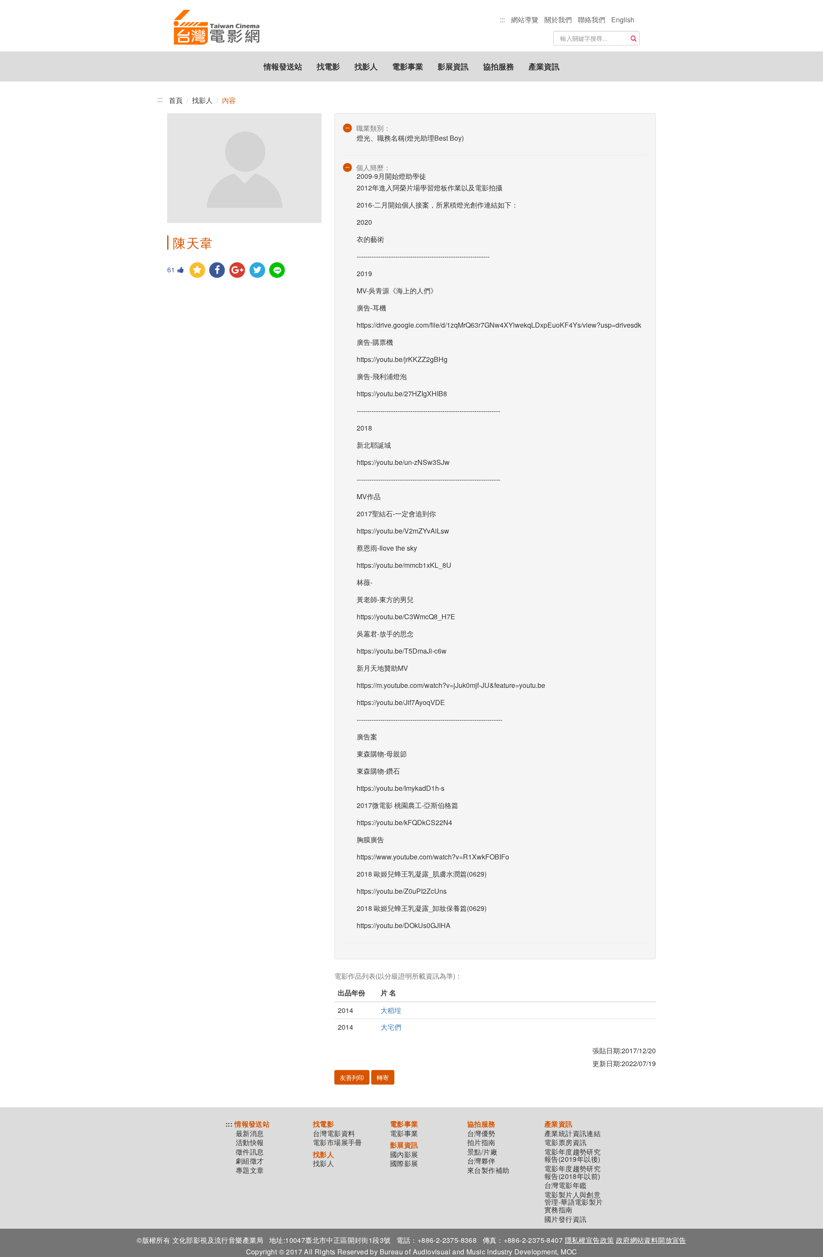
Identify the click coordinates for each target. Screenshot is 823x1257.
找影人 (366, 66)
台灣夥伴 (481, 1161)
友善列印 (352, 1077)
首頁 (176, 100)
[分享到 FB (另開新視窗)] (217, 270)
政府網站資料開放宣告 (651, 1240)
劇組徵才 (250, 1161)
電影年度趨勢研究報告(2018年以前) (572, 1172)
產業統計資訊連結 (572, 1133)
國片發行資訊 (565, 1219)
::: (502, 19)
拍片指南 (481, 1142)
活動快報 (250, 1142)
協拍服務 (498, 66)
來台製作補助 (488, 1170)
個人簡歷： (373, 167)
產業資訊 (544, 66)
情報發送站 (283, 66)
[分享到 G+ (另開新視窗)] (237, 270)
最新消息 (250, 1133)
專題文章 (250, 1170)
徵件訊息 (250, 1152)
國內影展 (404, 1154)
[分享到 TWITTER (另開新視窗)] (257, 270)
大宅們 (391, 1027)
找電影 (328, 66)
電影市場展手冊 (337, 1142)
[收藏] (197, 270)
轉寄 (383, 1077)
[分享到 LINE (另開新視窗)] (277, 270)
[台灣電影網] (216, 27)
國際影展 (404, 1163)
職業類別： (373, 128)
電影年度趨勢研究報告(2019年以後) (572, 1155)
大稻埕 (391, 1010)
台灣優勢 (481, 1133)
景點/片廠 (482, 1152)
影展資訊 (453, 66)
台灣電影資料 (334, 1133)
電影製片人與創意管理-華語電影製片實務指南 (573, 1202)
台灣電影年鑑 (565, 1185)
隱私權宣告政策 (589, 1240)
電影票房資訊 (565, 1142)
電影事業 (407, 66)
